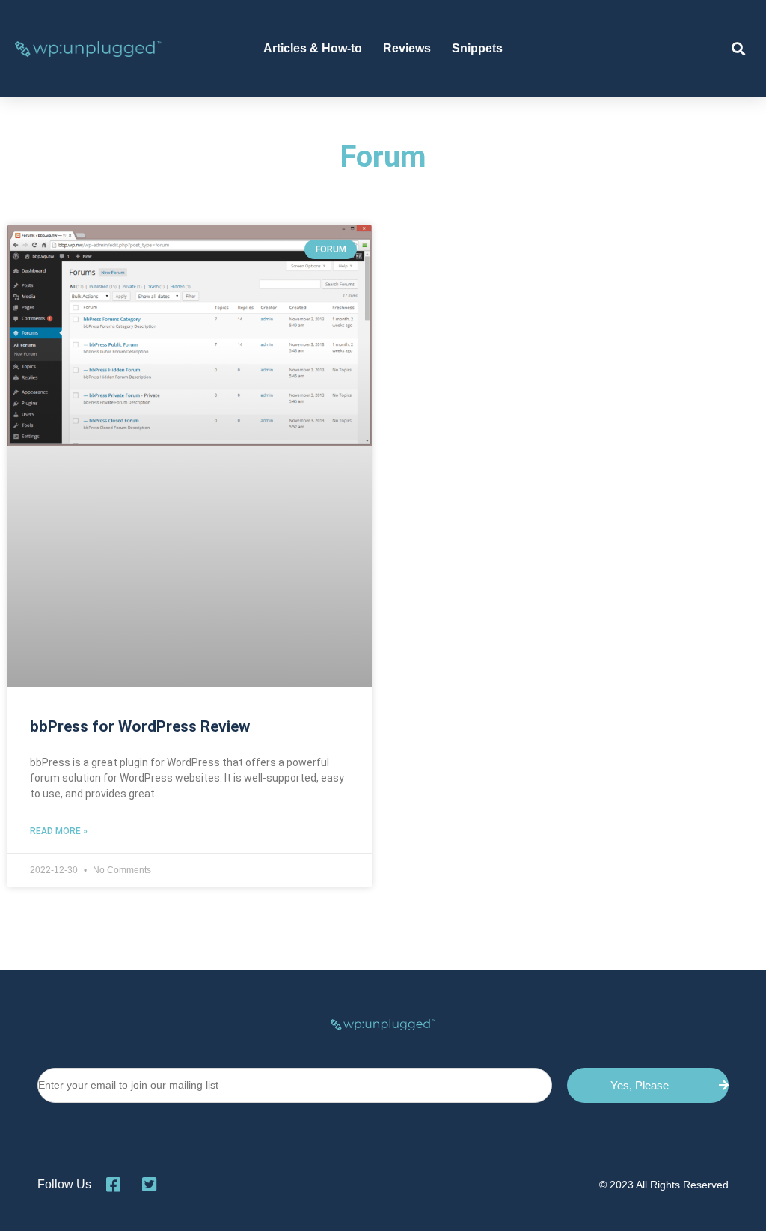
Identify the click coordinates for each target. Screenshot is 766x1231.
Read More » (59, 831)
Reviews (407, 48)
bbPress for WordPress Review (140, 726)
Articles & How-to (312, 48)
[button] (738, 49)
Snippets (477, 48)
